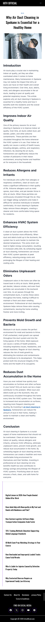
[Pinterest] (34, 610)
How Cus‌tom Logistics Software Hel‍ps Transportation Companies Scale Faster (20, 520)
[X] (16, 610)
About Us (17, 595)
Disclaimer (25, 595)
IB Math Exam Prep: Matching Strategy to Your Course (23, 544)
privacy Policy (36, 595)
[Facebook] (11, 610)
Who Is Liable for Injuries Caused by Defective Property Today (22, 568)
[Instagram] (22, 610)
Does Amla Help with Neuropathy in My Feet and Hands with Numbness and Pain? (23, 508)
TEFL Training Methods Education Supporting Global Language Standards (22, 532)
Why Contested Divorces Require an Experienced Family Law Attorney (19, 580)
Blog (22, 13)
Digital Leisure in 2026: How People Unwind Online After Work (21, 496)
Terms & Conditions (22, 598)
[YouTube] (28, 610)
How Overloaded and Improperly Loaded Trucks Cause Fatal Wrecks (23, 556)
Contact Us (8, 595)
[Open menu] (40, 3)
